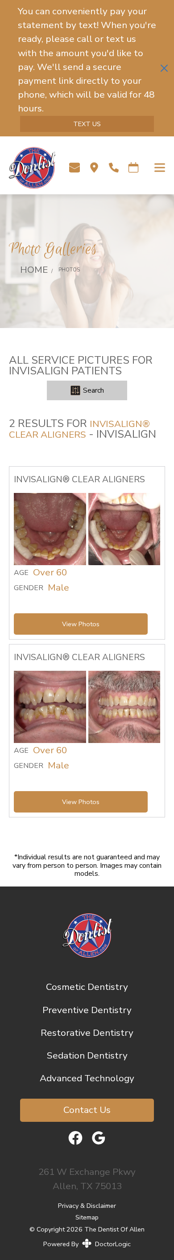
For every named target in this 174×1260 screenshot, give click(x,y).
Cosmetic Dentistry (87, 987)
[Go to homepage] (28, 167)
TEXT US (87, 123)
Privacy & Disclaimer (87, 1206)
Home (34, 269)
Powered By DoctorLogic (87, 1243)
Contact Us (87, 1110)
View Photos (80, 624)
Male (58, 588)
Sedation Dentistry (87, 1055)
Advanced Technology (87, 1078)
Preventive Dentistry (87, 1010)
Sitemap (87, 1217)
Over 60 (50, 572)
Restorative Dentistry (87, 1032)
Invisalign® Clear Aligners (79, 429)
